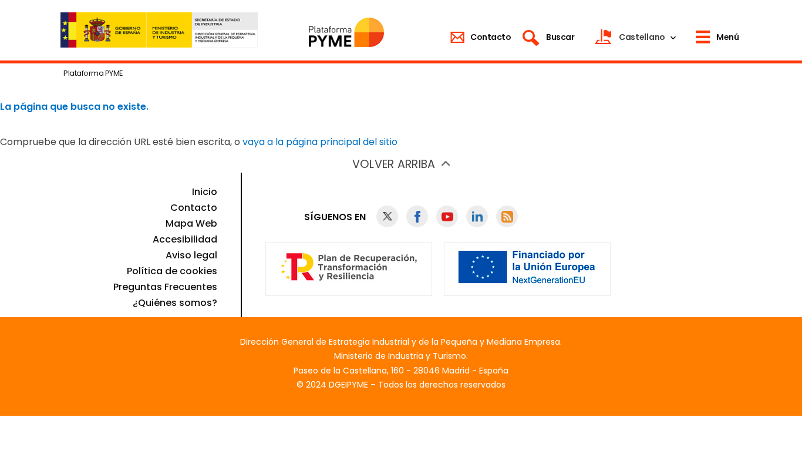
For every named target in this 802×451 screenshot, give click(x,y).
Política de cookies (172, 271)
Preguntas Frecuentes (165, 287)
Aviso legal (191, 255)
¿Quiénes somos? (175, 302)
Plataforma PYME (93, 73)
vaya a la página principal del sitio (319, 142)
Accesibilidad (185, 239)
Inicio (204, 191)
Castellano (642, 37)
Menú (727, 37)
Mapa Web (191, 223)
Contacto (193, 207)
